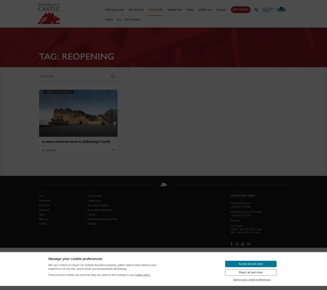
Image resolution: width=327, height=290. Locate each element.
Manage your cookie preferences (75, 259)
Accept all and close (251, 263)
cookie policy (142, 275)
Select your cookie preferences (251, 279)
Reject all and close (251, 272)
